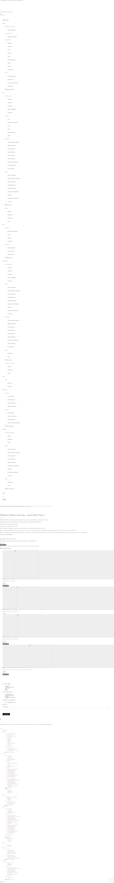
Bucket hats (10, 218)
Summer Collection (12, 165)
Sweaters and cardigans (13, 122)
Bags (6, 171)
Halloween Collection (12, 406)
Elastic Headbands (12, 109)
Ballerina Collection (12, 145)
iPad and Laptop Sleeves (13, 198)
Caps (9, 221)
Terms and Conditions (9, 695)
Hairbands (10, 105)
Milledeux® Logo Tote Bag (9, 581)
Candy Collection (11, 148)
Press (6, 689)
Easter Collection (11, 399)
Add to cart (3, 544)
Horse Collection (11, 155)
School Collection (11, 152)
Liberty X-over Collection (13, 340)
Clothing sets (10, 69)
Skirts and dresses (11, 59)
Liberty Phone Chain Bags (13, 191)
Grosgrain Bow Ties (12, 247)
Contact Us (7, 688)
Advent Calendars (11, 419)
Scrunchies (10, 112)
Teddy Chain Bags (11, 185)
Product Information (9, 687)
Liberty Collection (11, 158)
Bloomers (10, 53)
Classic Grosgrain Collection (13, 142)
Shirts (9, 49)
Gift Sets (10, 383)
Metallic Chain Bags (12, 188)
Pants (9, 56)
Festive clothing (11, 412)
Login (4, 493)
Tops (9, 119)
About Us (7, 686)
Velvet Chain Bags (11, 181)
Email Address (6, 706)
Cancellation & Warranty (10, 697)
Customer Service (8, 694)
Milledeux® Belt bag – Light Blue (10, 611)
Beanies (9, 211)
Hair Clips (10, 102)
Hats (6, 208)
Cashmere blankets (12, 30)
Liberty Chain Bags (12, 175)
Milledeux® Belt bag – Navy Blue (10, 639)
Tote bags (10, 201)
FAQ (6, 698)
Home (1, 506)
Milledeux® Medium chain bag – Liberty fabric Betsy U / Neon (18, 669)
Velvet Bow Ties (11, 254)
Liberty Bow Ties (11, 251)
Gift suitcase (10, 86)
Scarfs (9, 66)
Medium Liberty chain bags (23, 506)
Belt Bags (10, 194)
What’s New (6, 20)
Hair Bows (10, 99)
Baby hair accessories (12, 36)
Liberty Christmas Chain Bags (14, 178)
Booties (9, 63)
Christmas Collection (12, 416)
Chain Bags (7, 506)
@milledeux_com (11, 702)
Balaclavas (10, 43)
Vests (9, 125)
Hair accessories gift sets (13, 82)
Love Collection (11, 168)
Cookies (7, 696)
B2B (6, 690)
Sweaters (10, 46)
